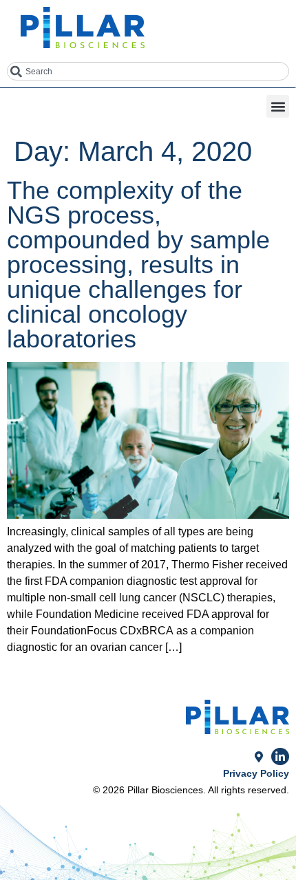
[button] (277, 106)
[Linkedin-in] (280, 757)
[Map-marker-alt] (259, 757)
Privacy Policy (256, 773)
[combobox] (148, 71)
